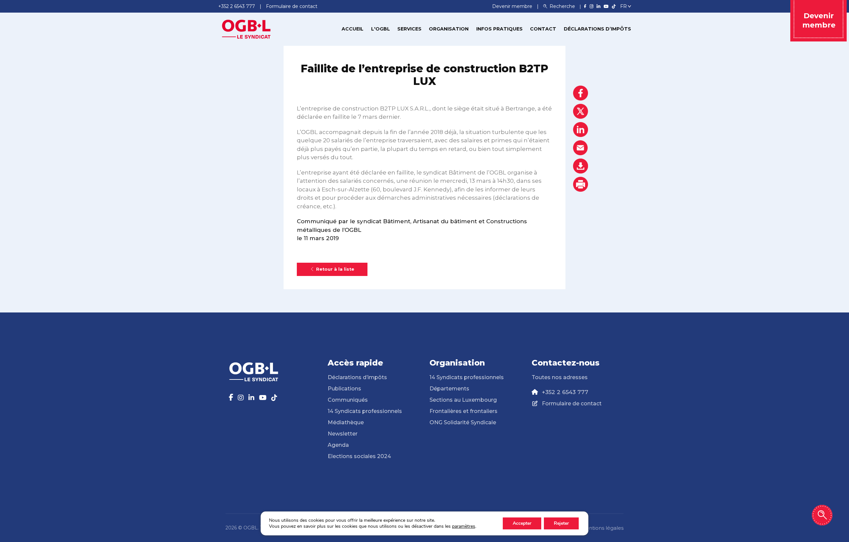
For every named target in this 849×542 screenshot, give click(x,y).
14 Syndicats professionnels (365, 411)
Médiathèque (346, 422)
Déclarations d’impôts (597, 29)
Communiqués (348, 400)
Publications (344, 388)
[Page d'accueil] (246, 28)
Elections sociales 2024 (359, 456)
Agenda (338, 445)
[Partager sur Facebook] (580, 93)
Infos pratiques (499, 29)
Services (409, 29)
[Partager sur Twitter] (580, 111)
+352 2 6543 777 (565, 392)
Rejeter (561, 523)
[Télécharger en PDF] (580, 166)
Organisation (449, 29)
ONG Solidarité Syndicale (462, 422)
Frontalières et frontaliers (463, 411)
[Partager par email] (580, 147)
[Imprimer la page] (580, 184)
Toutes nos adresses (560, 377)
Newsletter (343, 434)
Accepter (522, 523)
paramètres (463, 526)
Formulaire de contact (572, 403)
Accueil (352, 29)
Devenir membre (513, 6)
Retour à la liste (335, 269)
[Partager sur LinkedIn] (580, 129)
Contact (543, 29)
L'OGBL (380, 29)
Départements (449, 388)
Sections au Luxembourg (463, 400)
